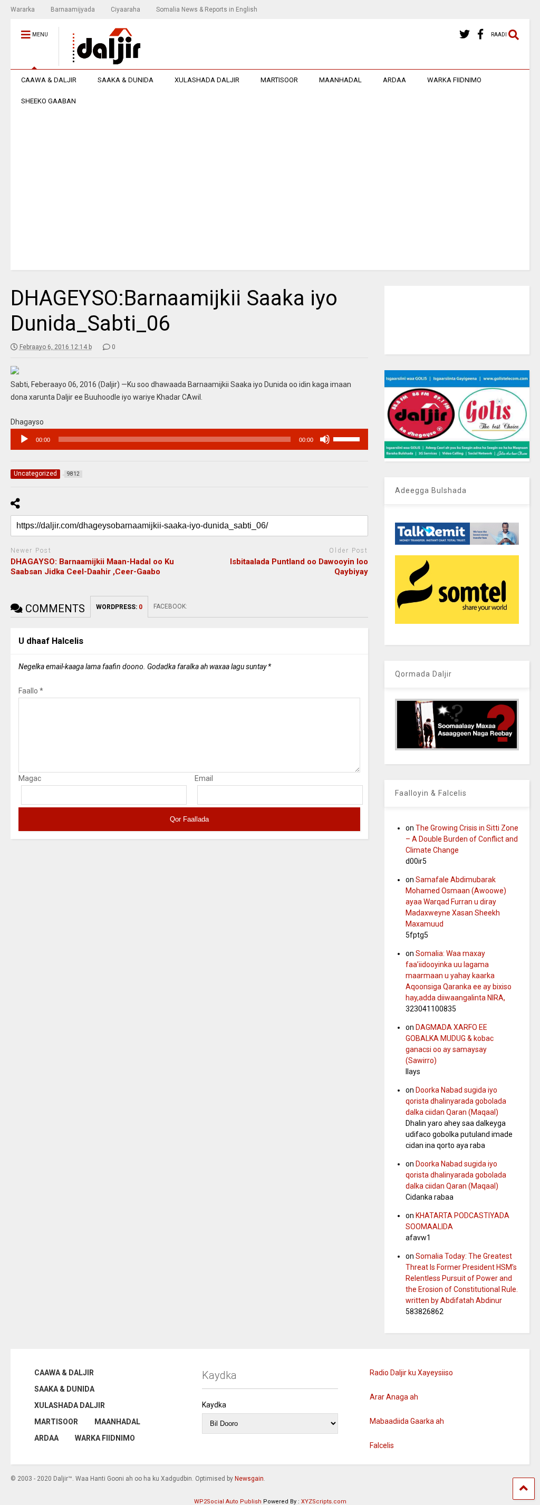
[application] (190, 439)
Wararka (23, 9)
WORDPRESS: (119, 607)
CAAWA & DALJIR (48, 80)
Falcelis (382, 1445)
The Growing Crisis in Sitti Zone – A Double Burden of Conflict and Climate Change (462, 839)
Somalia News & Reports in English (206, 9)
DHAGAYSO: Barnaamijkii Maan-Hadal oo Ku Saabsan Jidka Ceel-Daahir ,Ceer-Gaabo (92, 567)
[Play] (24, 439)
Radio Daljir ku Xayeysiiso (411, 1372)
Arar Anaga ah (394, 1397)
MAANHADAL (340, 80)
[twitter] (464, 34)
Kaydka (214, 1405)
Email (204, 778)
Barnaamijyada (73, 9)
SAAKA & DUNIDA (125, 80)
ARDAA (394, 80)
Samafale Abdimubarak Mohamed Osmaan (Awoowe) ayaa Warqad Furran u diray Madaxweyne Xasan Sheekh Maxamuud (456, 901)
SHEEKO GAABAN (48, 101)
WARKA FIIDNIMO (454, 80)
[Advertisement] (270, 191)
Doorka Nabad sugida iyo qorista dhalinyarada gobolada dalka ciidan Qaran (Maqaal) (456, 1101)
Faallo (30, 691)
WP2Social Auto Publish (228, 1501)
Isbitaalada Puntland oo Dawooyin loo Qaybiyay (299, 567)
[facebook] (480, 34)
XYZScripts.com (323, 1501)
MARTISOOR (279, 80)
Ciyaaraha (125, 9)
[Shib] (325, 439)
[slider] (348, 438)
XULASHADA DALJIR (207, 80)
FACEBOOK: (171, 606)
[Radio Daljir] (101, 61)
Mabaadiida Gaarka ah (407, 1421)
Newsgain (249, 1478)
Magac (29, 778)
